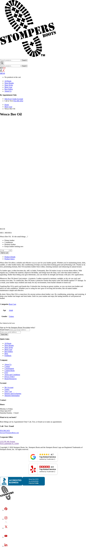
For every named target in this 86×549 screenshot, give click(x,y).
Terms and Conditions (12, 375)
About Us (7, 91)
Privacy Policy (9, 377)
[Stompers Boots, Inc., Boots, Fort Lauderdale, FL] (22, 485)
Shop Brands (9, 83)
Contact (7, 366)
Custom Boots (9, 371)
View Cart (8, 391)
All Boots (7, 81)
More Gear (8, 87)
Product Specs (9, 259)
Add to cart (4, 253)
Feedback (7, 356)
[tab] (45, 257)
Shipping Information (12, 396)
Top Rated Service (47, 457)
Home (6, 105)
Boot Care (12, 304)
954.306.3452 (18, 101)
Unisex (11, 316)
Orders (6, 389)
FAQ (6, 373)
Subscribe (4, 334)
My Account (8, 387)
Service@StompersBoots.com (9, 433)
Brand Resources (10, 379)
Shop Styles (8, 85)
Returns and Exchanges (12, 393)
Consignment (9, 368)
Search (24, 60)
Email (2, 330)
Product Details (9, 257)
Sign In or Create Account (13, 99)
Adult (11, 310)
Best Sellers (8, 89)
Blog (6, 354)
